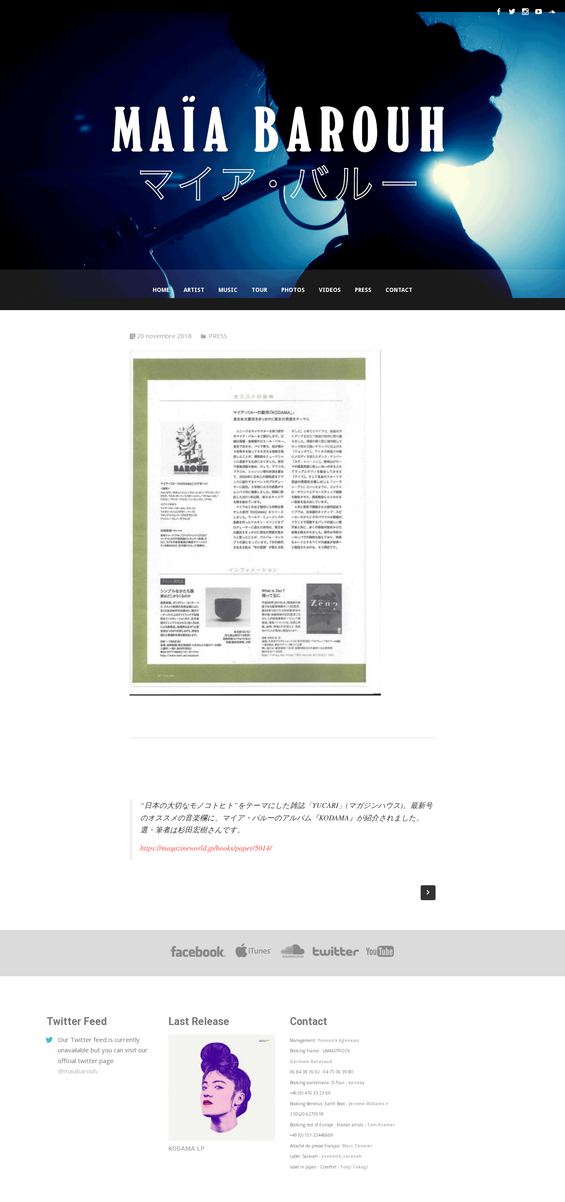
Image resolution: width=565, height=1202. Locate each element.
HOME (161, 290)
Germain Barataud (311, 1061)
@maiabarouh (77, 1071)
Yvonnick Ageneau (338, 1040)
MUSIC (227, 290)
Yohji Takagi (354, 1167)
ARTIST (194, 290)
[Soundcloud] (551, 11)
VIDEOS (330, 290)
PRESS (363, 290)
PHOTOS (293, 290)
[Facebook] (499, 11)
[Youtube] (538, 11)
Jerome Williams (367, 1103)
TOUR (259, 290)
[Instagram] (525, 11)
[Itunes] (253, 957)
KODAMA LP (186, 1148)
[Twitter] (512, 11)
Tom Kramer (381, 1125)
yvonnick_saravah (341, 1156)
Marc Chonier (357, 1146)
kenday (356, 1082)
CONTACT (398, 290)
